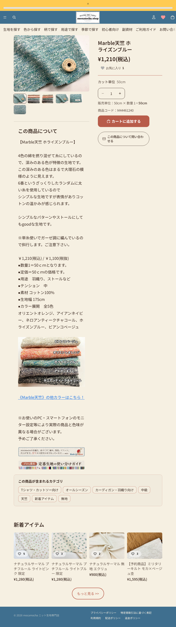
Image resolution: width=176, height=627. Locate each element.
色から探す (32, 29)
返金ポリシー (132, 618)
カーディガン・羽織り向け (114, 490)
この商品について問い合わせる (125, 138)
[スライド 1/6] (20, 98)
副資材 (127, 29)
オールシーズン (77, 490)
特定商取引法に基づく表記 (136, 612)
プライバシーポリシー (103, 612)
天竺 (24, 498)
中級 (144, 490)
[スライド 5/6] (76, 98)
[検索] (14, 17)
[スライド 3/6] (48, 98)
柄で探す (51, 29)
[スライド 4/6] (62, 98)
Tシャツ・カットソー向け (39, 490)
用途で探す (69, 29)
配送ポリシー (113, 618)
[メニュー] (5, 17)
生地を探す (11, 29)
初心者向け (110, 29)
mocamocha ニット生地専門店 (41, 615)
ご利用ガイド (146, 29)
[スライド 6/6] (20, 109)
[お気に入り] (163, 17)
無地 (64, 498)
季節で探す (90, 29)
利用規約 (96, 618)
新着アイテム (44, 498)
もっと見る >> (88, 593)
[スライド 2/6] (34, 98)
